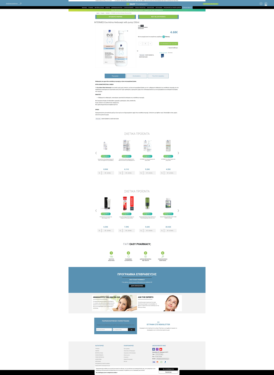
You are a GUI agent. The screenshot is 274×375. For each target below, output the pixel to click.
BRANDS (84, 7)
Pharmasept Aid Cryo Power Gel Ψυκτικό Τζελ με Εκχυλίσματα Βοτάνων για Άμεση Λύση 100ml (147, 217)
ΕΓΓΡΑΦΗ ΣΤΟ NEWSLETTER (158, 327)
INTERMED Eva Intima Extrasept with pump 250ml (147, 160)
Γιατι (137, 244)
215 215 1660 (159, 354)
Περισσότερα (168, 372)
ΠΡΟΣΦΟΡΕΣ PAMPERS (116, 16)
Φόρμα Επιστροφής (128, 359)
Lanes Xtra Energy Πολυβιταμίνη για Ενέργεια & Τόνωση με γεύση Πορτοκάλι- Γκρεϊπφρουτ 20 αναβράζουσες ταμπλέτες (126, 217)
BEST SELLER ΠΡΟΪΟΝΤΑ (158, 16)
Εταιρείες (126, 357)
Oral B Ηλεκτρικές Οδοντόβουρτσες (211, 3)
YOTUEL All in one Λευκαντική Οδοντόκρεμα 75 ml (106, 217)
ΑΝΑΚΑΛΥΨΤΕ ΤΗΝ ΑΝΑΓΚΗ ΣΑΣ (102, 365)
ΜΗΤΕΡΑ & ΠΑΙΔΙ (99, 7)
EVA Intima (170, 52)
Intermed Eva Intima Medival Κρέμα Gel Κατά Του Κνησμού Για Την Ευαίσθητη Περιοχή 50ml (106, 160)
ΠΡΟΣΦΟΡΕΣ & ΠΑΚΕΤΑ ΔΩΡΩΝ (172, 7)
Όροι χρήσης (127, 348)
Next (178, 153)
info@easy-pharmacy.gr (163, 358)
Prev (95, 153)
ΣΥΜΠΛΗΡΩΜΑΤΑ (129, 7)
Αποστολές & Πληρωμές (129, 350)
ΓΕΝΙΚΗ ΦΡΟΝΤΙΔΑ (140, 7)
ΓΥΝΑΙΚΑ (90, 7)
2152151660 (109, 0)
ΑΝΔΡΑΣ (107, 7)
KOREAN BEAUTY (187, 7)
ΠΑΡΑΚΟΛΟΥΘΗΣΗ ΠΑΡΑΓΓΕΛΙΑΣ (115, 321)
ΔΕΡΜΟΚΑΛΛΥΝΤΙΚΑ (116, 7)
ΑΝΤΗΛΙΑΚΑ (159, 7)
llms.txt (125, 361)
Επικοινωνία (127, 355)
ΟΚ (131, 329)
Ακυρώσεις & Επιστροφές (130, 352)
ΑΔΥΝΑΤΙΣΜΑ (150, 7)
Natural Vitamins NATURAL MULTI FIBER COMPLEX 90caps (168, 217)
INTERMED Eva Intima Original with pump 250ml (168, 160)
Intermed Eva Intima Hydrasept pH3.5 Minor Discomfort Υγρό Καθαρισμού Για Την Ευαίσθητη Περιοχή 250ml (126, 160)
